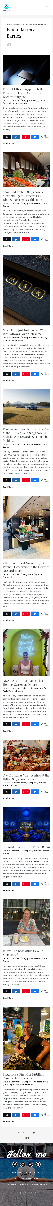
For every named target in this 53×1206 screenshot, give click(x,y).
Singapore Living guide (32, 100)
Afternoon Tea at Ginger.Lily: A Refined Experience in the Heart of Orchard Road (26, 567)
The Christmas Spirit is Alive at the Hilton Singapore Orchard (26, 777)
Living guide (27, 688)
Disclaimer (19, 1178)
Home (9, 24)
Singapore (27, 203)
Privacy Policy (32, 1178)
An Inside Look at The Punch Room (26, 847)
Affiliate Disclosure (34, 1172)
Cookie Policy (16, 1172)
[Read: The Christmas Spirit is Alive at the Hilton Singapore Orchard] (26, 755)
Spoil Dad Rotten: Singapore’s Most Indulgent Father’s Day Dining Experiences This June (23, 195)
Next (28, 1137)
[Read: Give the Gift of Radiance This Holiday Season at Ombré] (26, 652)
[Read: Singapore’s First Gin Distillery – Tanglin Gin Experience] (26, 1038)
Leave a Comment (11, 100)
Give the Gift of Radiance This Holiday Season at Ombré (23, 682)
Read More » (8, 143)
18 (34, 1133)
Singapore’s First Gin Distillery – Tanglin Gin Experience (25, 1076)
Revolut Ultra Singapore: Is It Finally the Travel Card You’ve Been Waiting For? (23, 93)
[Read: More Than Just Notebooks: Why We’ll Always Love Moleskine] (26, 290)
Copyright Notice (38, 1184)
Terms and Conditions (17, 1184)
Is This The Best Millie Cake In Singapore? (23, 953)
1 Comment (8, 783)
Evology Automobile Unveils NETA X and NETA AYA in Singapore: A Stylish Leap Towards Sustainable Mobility (26, 434)
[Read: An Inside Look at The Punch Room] (26, 824)
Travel (47, 100)
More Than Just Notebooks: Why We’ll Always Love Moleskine (24, 332)
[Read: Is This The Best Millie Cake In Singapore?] (26, 922)
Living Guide (27, 574)
